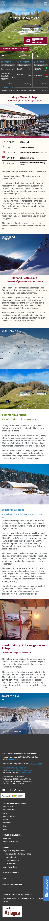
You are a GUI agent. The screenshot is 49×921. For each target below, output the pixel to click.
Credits (27, 895)
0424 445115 (13, 759)
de (20, 790)
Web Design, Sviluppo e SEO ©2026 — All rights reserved (23, 900)
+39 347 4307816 (36, 764)
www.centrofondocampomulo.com (15, 768)
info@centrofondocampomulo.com (20, 770)
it (10, 790)
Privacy (20, 895)
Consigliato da (9, 908)
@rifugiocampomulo (26, 772)
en (15, 790)
